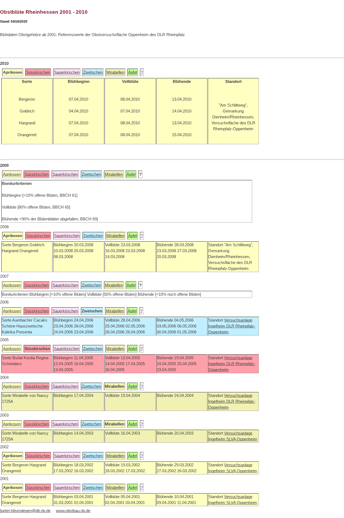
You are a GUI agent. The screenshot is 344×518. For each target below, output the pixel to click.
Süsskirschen (38, 72)
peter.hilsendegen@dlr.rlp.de (26, 511)
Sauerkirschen (67, 72)
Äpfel (132, 72)
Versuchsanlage (238, 320)
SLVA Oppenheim (241, 439)
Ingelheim (217, 326)
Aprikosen (12, 174)
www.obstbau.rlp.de (73, 511)
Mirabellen (115, 72)
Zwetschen (93, 72)
